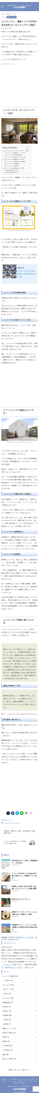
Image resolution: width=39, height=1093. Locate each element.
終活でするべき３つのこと (21, 899)
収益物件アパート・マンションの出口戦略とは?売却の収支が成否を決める (24, 927)
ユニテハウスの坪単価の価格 (14, 155)
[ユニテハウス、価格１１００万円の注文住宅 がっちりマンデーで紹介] (17, 813)
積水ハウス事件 (30, 1079)
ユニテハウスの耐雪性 (13, 166)
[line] (22, 813)
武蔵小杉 (14, 1079)
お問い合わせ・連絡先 (19, 1083)
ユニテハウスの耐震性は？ (14, 163)
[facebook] (13, 813)
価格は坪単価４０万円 (12, 170)
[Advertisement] (19, 85)
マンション (14, 1081)
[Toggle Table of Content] (27, 148)
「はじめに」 (6, 964)
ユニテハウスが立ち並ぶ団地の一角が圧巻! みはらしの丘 (26, 274)
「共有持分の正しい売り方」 (13, 967)
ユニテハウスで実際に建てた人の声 (14, 168)
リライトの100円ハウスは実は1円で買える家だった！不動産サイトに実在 (24, 876)
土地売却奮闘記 (19, 7)
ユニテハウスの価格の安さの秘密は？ (16, 161)
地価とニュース (7, 820)
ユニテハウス (6, 823)
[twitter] (8, 813)
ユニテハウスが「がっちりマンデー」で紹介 (16, 150)
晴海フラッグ (6, 1079)
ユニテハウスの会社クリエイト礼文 (16, 157)
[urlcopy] (31, 813)
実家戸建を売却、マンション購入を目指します (19, 1086)
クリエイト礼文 (25, 325)
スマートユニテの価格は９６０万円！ (14, 159)
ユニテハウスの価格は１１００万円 (15, 153)
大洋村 (20, 1081)
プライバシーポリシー (30, 1081)
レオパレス (21, 1079)
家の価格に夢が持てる (13, 172)
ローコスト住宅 (15, 823)
